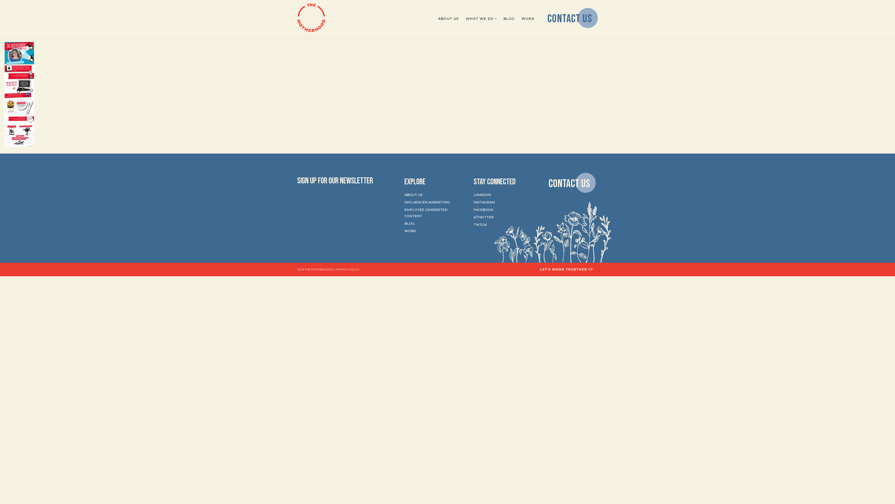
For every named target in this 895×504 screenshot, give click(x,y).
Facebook (483, 210)
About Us (413, 195)
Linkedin (482, 195)
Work (410, 231)
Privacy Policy (348, 269)
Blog (409, 223)
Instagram (484, 202)
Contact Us (569, 183)
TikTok (480, 225)
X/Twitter (484, 217)
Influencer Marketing (427, 202)
